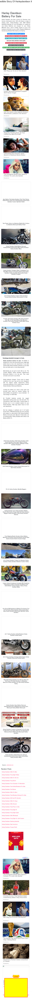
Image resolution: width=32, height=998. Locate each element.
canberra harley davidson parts (16, 45)
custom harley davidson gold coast (16, 33)
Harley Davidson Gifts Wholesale (10, 815)
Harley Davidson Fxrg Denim (9, 780)
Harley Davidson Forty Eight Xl (9, 809)
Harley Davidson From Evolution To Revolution (13, 783)
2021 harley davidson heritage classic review (16, 38)
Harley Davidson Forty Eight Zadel (10, 812)
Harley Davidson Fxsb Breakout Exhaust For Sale (14, 795)
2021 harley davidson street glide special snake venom (16, 47)
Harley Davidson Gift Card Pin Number (11, 798)
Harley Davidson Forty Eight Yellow (10, 775)
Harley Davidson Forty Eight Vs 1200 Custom (13, 818)
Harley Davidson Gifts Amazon (9, 804)
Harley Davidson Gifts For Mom (9, 792)
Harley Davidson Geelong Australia (10, 821)
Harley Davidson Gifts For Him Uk (10, 777)
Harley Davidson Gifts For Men (9, 772)
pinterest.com (10, 765)
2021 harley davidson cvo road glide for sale (16, 36)
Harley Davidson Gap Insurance (10, 824)
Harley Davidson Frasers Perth (9, 827)
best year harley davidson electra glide (16, 40)
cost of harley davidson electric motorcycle (16, 43)
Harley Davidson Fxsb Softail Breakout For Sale (13, 786)
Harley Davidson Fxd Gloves (9, 789)
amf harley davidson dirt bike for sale (16, 50)
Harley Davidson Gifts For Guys (9, 801)
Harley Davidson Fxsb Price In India (10, 807)
